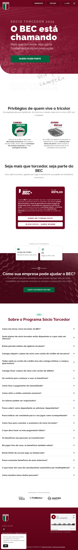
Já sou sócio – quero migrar (40, 224)
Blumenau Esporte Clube (56, 532)
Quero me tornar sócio (40, 218)
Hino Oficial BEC (67, 532)
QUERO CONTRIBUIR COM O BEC (39, 290)
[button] (39, 90)
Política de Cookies (47, 547)
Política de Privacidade (59, 547)
